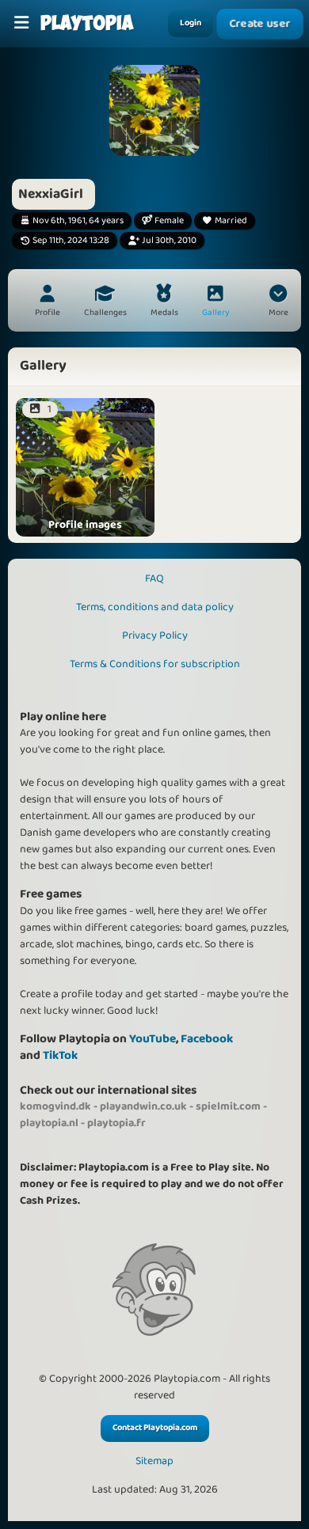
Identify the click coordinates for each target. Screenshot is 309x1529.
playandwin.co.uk (143, 1106)
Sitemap (154, 1461)
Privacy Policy (155, 635)
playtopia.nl (49, 1123)
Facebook (207, 1039)
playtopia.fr (116, 1123)
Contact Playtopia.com (155, 1428)
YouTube (152, 1039)
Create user (260, 23)
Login (190, 23)
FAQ (154, 578)
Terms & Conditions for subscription (155, 664)
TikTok (60, 1055)
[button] (278, 302)
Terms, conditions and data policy (155, 607)
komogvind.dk (55, 1106)
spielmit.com (228, 1106)
